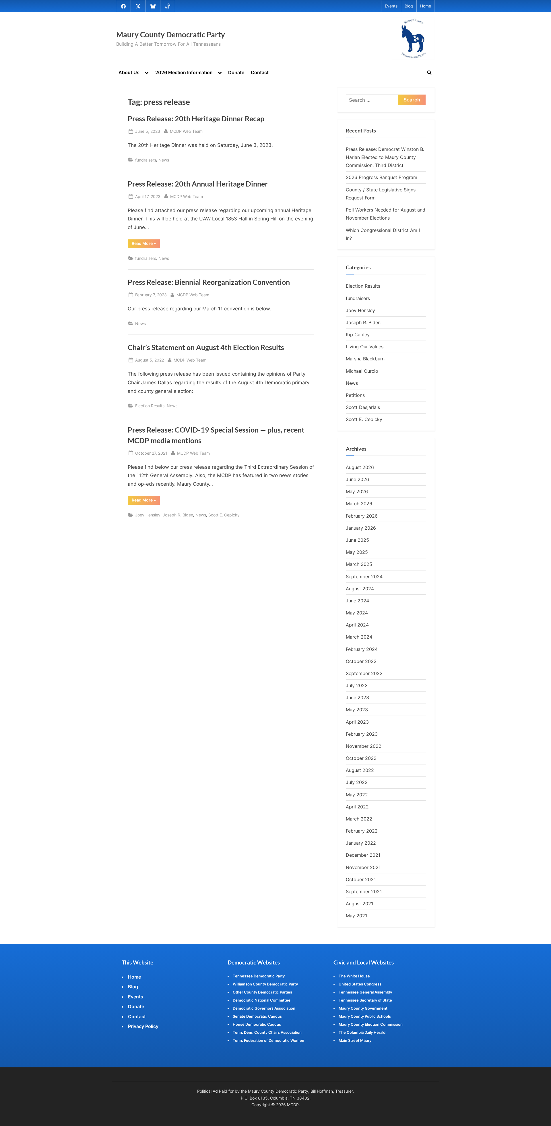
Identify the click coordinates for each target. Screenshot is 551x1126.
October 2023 (361, 661)
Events (391, 6)
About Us (129, 72)
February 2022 (362, 831)
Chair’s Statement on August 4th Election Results (206, 347)
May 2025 (357, 552)
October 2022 (361, 758)
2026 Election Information (184, 72)
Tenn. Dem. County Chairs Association (267, 1032)
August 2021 (359, 903)
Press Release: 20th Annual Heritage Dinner (198, 184)
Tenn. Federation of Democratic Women (268, 1040)
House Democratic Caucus (257, 1024)
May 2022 (357, 795)
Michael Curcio (362, 371)
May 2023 (357, 709)
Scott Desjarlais (363, 407)
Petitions (355, 395)
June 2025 (357, 540)
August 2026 (360, 467)
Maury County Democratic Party (170, 34)
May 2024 (357, 613)
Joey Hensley (147, 514)
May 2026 (357, 491)
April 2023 (357, 722)
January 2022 (361, 843)
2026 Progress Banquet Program (381, 177)
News (163, 159)
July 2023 (357, 685)
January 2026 (361, 528)
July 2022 (357, 782)
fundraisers (145, 159)
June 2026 (357, 479)
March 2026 (359, 503)
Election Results (149, 405)
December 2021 (363, 855)
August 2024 (360, 588)
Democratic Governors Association (264, 1008)
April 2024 (357, 625)
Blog (409, 6)
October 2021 (361, 879)
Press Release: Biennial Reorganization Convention (209, 282)
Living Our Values (364, 346)
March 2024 (359, 637)
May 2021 (356, 916)
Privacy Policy (143, 1026)
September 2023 (364, 673)
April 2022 (357, 807)
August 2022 (360, 770)
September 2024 (364, 576)
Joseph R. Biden (178, 514)
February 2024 (362, 649)
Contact (260, 72)
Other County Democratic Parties (262, 992)
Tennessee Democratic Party (259, 976)
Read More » (146, 244)
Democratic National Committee (261, 1000)
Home (425, 6)
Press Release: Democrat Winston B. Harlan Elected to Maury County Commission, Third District (385, 157)
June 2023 (357, 697)
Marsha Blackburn (365, 359)
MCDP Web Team (186, 131)
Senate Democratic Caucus (257, 1016)
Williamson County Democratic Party (265, 984)
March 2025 (359, 564)
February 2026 (362, 516)
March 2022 (359, 819)
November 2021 (363, 867)
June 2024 (357, 601)
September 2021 (364, 891)
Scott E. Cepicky (224, 514)
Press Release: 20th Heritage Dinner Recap (196, 118)
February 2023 (362, 734)
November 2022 (363, 746)
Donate (236, 72)
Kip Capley (358, 334)
